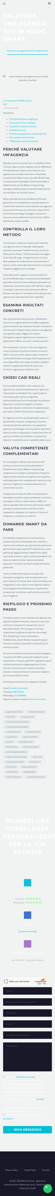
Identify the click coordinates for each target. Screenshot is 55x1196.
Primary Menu (49, 3)
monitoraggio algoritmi (16, 752)
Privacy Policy (11, 1170)
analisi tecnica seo (36, 712)
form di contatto (37, 699)
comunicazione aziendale (17, 727)
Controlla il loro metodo (22, 122)
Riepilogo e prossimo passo (23, 141)
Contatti (46, 1170)
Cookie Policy (30, 1170)
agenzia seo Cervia (14, 712)
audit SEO (11, 717)
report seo (37, 757)
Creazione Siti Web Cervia (18, 100)
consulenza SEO (13, 732)
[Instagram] (33, 1159)
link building (12, 747)
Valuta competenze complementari (27, 133)
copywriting (11, 737)
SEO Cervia (35, 762)
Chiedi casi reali (17, 130)
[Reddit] (26, 785)
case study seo (27, 717)
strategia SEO (29, 772)
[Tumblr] (18, 785)
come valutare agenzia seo (17, 722)
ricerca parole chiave (15, 762)
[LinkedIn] (22, 785)
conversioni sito (33, 732)
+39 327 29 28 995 (33, 902)
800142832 (18, 691)
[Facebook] (5, 785)
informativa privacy (25, 1076)
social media (12, 772)
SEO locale (11, 767)
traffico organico (14, 777)
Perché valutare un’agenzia (23, 119)
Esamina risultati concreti (23, 126)
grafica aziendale (30, 737)
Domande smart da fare (21, 137)
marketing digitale (31, 747)
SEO (5, 104)
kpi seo (9, 742)
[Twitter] (9, 785)
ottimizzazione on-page (16, 757)
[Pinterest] (13, 785)
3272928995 (20, 695)
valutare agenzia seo (36, 777)
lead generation (26, 742)
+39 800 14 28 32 (33, 898)
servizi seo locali (29, 767)
